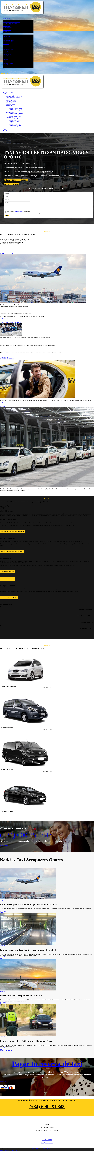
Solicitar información (11, 184)
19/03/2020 (2, 1037)
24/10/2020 (2, 900)
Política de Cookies (46, 1148)
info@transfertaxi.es (47, 1143)
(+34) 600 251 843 (4, 73)
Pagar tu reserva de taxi (47, 1064)
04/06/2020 (2, 945)
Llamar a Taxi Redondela (7, 571)
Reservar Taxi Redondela (7, 579)
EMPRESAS (3, 406)
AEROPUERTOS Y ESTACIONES (8, 253)
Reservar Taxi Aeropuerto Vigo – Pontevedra (12, 531)
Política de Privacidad (19, 211)
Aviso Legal (16, 1148)
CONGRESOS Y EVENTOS (7, 359)
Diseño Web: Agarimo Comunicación (8, 1150)
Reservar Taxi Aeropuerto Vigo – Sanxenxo (12, 551)
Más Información (4, 318)
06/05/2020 (2, 991)
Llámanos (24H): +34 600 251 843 (16, 180)
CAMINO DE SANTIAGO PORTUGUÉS (10, 322)
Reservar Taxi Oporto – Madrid (9, 597)
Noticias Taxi (3, 911)
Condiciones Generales (24, 1148)
